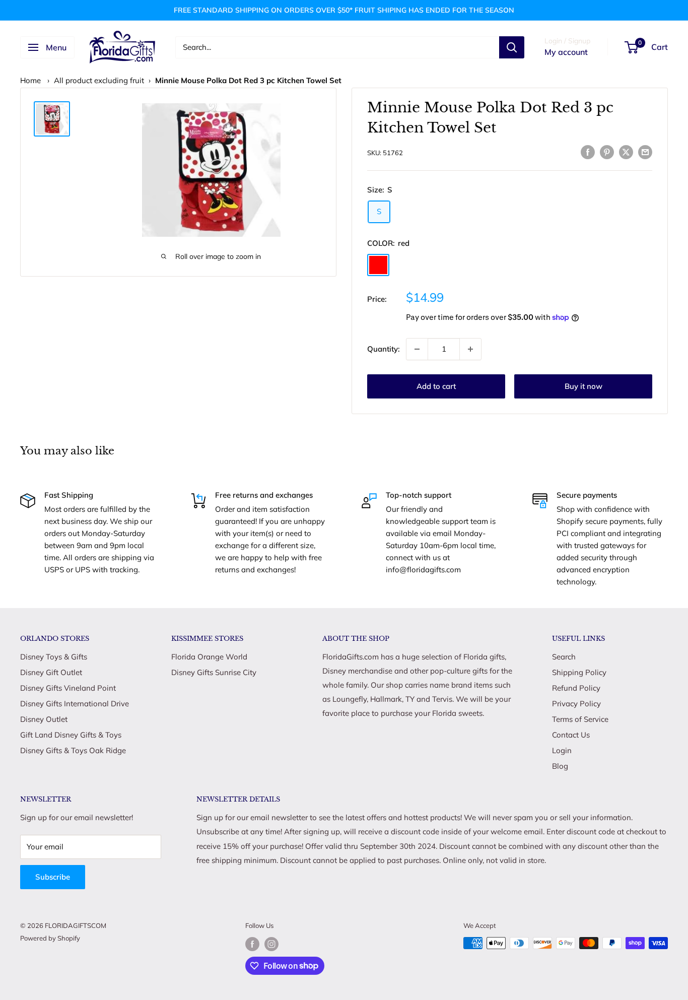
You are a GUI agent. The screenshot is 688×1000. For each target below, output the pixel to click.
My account (566, 52)
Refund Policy (576, 688)
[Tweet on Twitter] (626, 151)
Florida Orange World (209, 656)
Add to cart (436, 386)
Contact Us (571, 735)
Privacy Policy (576, 703)
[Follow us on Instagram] (271, 944)
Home (30, 80)
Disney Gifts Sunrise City (213, 672)
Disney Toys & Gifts (53, 656)
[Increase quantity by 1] (470, 349)
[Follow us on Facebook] (252, 944)
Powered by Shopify (50, 938)
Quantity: (383, 349)
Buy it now (583, 386)
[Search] (511, 47)
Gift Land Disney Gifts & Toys (70, 735)
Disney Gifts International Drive (74, 703)
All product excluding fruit (99, 80)
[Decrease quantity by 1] (417, 349)
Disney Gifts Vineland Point (68, 688)
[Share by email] (645, 151)
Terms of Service (580, 719)
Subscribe (52, 877)
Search (564, 656)
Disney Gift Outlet (51, 672)
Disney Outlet (43, 719)
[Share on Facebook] (588, 151)
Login (562, 750)
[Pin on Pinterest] (607, 151)
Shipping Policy (579, 672)
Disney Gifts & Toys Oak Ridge (73, 750)
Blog (560, 766)
